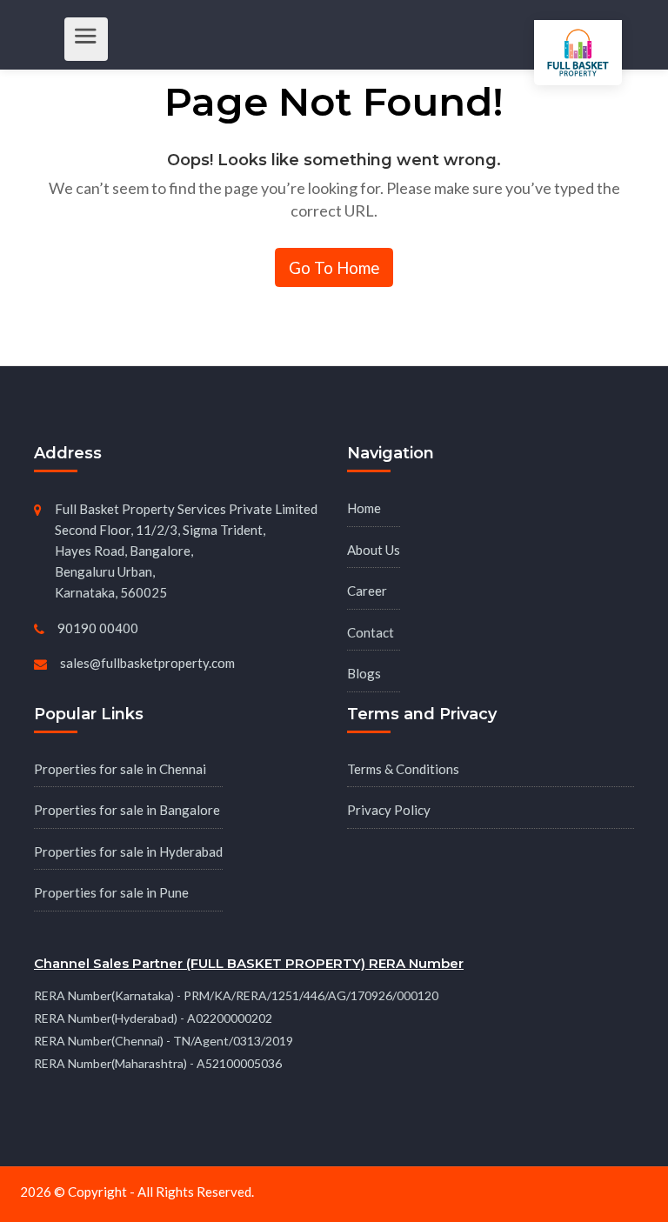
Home (364, 508)
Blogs (364, 673)
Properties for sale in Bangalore (127, 810)
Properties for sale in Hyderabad (128, 851)
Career (367, 590)
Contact (370, 632)
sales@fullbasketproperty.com (147, 663)
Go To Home (334, 267)
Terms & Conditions (403, 769)
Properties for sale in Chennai (120, 769)
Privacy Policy (389, 810)
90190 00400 (97, 628)
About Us (373, 550)
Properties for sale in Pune (111, 892)
